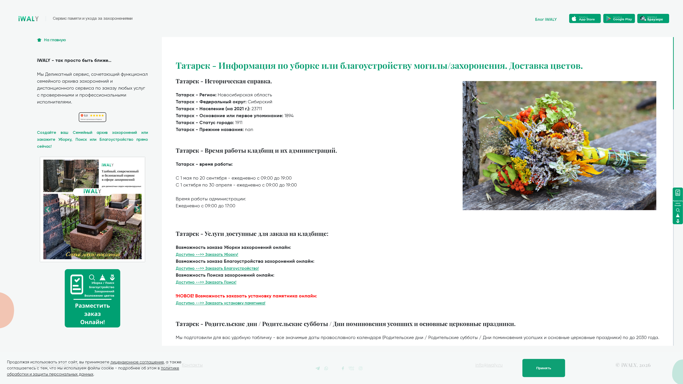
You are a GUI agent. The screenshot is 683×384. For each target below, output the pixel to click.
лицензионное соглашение (137, 362)
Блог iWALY (546, 19)
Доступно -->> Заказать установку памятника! (220, 303)
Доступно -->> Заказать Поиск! (206, 282)
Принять (543, 368)
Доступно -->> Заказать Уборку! (207, 254)
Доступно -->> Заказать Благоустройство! (217, 268)
